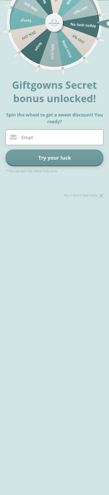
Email (27, 137)
